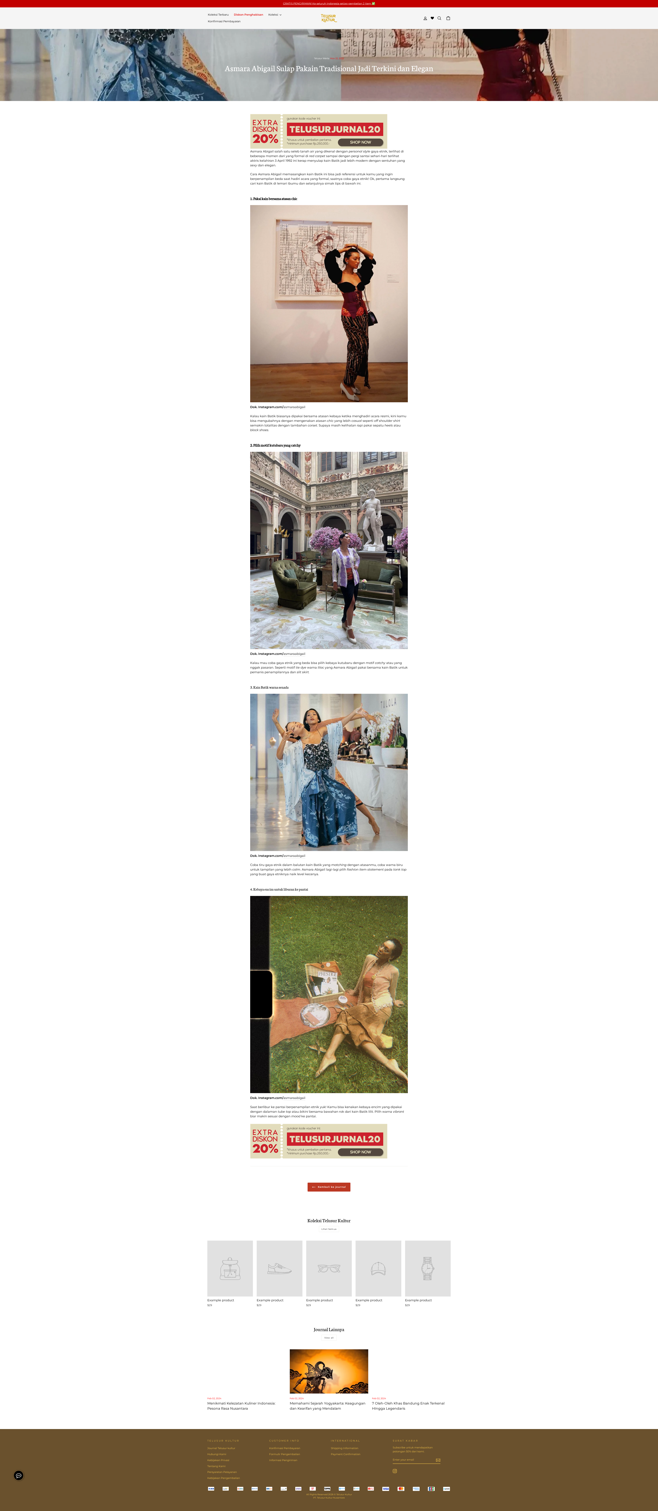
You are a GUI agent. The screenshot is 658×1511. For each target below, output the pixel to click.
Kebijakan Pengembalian (223, 1478)
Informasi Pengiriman (283, 1460)
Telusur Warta (321, 58)
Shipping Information (344, 1448)
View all (329, 1337)
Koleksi (273, 14)
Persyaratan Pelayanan (222, 1472)
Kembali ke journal (331, 1186)
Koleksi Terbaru (218, 14)
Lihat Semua (329, 1229)
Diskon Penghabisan (248, 14)
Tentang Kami (216, 1466)
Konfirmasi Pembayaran (224, 21)
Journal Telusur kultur (221, 1448)
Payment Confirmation (345, 1454)
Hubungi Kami (216, 1454)
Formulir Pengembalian (284, 1454)
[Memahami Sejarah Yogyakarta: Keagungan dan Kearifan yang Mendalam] (329, 1371)
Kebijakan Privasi (218, 1460)
